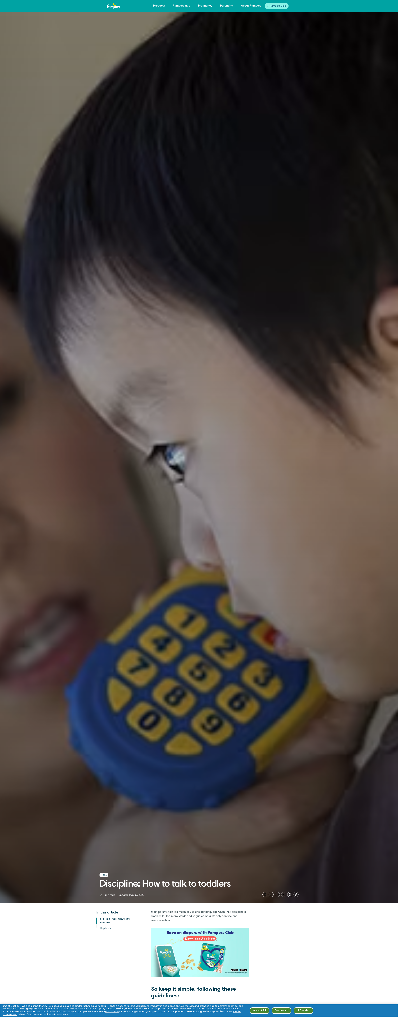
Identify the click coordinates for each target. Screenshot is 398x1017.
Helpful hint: (106, 928)
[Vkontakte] (283, 894)
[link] (200, 952)
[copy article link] (296, 894)
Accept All (259, 1010)
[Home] (113, 6)
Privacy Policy (112, 1011)
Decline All (281, 1010)
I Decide (303, 1010)
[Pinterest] (277, 894)
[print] (289, 894)
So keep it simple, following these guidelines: (116, 920)
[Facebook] (271, 894)
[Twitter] (264, 894)
